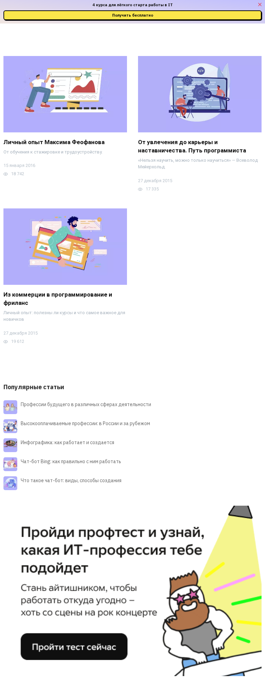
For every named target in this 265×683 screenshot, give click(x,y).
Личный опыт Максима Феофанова (54, 142)
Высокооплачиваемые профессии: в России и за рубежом (85, 423)
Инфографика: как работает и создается (67, 442)
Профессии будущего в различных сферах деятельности (86, 404)
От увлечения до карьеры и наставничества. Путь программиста (192, 146)
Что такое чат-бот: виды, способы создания (71, 480)
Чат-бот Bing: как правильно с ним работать (71, 461)
